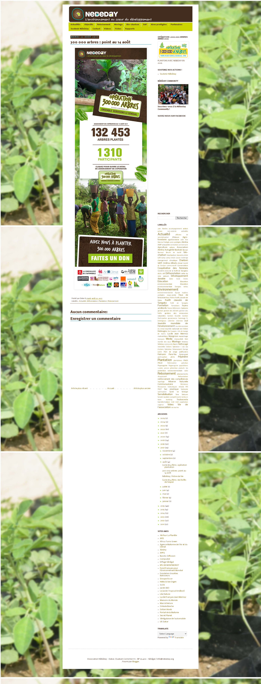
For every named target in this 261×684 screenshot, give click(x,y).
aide (182, 240)
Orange (185, 349)
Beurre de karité (173, 252)
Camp (163, 258)
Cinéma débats (170, 263)
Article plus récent (79, 388)
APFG (162, 553)
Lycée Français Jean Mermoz (173, 597)
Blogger (135, 662)
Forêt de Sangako (179, 303)
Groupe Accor (166, 579)
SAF (145, 25)
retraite (181, 387)
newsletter (161, 347)
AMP (160, 245)
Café (159, 258)
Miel (186, 339)
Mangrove (173, 336)
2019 (159, 229)
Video (171, 404)
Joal (186, 321)
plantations (178, 360)
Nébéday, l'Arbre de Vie (172, 476)
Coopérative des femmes (173, 268)
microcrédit (178, 339)
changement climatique (167, 260)
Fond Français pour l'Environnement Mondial (171, 569)
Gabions (184, 308)
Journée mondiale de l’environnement (173, 324)
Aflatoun (175, 237)
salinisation (162, 392)
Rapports (130, 29)
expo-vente (171, 295)
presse (166, 368)
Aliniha (185, 242)
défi (164, 274)
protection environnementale (170, 371)
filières (172, 298)
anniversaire (183, 245)
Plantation (103, 301)
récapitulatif (162, 377)
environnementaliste (165, 293)
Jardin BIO (164, 588)
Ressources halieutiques (167, 387)
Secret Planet (166, 616)
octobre (166, 455)
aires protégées (175, 242)
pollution (184, 363)
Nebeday (185, 342)
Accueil (110, 388)
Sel (178, 392)
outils (160, 352)
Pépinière (183, 357)
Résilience (184, 384)
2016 (162, 506)
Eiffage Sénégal (167, 562)
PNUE (160, 363)
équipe (177, 293)
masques (161, 339)
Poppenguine (173, 366)
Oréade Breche (167, 606)
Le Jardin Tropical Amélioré (172, 591)
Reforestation (183, 377)
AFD (162, 538)
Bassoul (161, 252)
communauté (171, 266)
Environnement (168, 289)
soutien (166, 397)
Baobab (178, 250)
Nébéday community (165, 344)
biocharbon (171, 255)
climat (180, 263)
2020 (163, 437)
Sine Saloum (182, 394)
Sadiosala (184, 389)
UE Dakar (164, 622)
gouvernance (172, 318)
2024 (163, 422)
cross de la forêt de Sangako (176, 271)
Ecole (178, 279)
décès (160, 274)
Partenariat (183, 354)
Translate (179, 638)
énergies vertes (181, 287)
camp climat (170, 258)
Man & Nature (166, 603)
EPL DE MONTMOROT (169, 565)
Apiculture (162, 247)
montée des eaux (164, 342)
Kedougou (162, 331)
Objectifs (88, 25)
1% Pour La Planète (168, 535)
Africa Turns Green (168, 542)
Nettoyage (183, 344)
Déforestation (92, 301)
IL (187, 318)
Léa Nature (165, 594)
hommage (181, 318)
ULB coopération (181, 402)
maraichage (183, 336)
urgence (161, 405)
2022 (162, 429)
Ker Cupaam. (172, 331)
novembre (167, 451)
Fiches (118, 29)
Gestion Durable (174, 316)
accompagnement (175, 229)
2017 (162, 448)
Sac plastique (171, 389)
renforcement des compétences (173, 379)
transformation (164, 402)
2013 (162, 517)
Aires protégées (159, 25)
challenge (184, 258)
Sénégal (185, 392)
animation (174, 245)
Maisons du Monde (168, 600)
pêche (173, 357)
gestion (160, 311)
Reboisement (103, 25)
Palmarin (162, 354)
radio (186, 371)
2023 (162, 426)
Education (163, 281)
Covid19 (161, 271)
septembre (168, 458)
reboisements (182, 374)
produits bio (183, 368)
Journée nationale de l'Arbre (176, 329)
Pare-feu (173, 354)
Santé (171, 392)
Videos (107, 29)
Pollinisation (172, 363)
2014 (162, 513)
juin (164, 490)
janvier (166, 501)
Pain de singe (170, 352)
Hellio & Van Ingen (168, 582)
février (166, 498)
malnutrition (163, 336)
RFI (186, 387)
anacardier (166, 245)
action (185, 229)
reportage (161, 382)
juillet (165, 487)
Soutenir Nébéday (80, 29)
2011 (162, 524)
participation (162, 357)
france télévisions (174, 308)
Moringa (118, 25)
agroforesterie (173, 240)
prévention (174, 368)
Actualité (82, 301)
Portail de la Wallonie (169, 613)
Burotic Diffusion (167, 556)
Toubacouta (182, 400)
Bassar (185, 250)
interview (179, 321)
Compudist (165, 559)
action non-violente (167, 231)
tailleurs (185, 397)
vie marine (175, 407)
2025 (162, 418)
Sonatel (160, 397)
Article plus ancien (142, 388)
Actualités (75, 25)
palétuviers (183, 352)
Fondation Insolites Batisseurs (169, 575)
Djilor (171, 279)
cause (178, 258)
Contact (96, 29)
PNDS (185, 360)
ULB (172, 402)
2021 (162, 433)
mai (164, 494)
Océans (169, 347)
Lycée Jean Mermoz (178, 334)
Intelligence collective (166, 321)
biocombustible (182, 255)
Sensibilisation (165, 394)
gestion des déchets (171, 311)
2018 (162, 444)
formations (175, 306)
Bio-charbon (132, 25)
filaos (168, 298)
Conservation (182, 266)
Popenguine (162, 366)
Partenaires (176, 25)
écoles (186, 279)
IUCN (162, 585)
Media (169, 339)
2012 (162, 521)
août (165, 462)
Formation (163, 305)
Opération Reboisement (173, 349)
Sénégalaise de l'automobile (172, 619)
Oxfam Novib (166, 610)
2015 (162, 510)
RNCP (160, 389)
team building (165, 400)
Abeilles (165, 229)
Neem (175, 344)
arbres (172, 247)
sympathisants (175, 397)
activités (184, 231)
